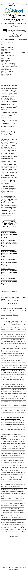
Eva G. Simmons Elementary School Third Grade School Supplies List (13, 376)
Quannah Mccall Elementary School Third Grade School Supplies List (13, 472)
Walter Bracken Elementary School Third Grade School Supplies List (12, 515)
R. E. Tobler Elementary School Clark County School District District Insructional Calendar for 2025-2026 (9, 244)
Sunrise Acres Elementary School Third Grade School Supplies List (12, 505)
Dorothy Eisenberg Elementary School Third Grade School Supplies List (13, 357)
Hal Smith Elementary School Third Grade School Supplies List (12, 391)
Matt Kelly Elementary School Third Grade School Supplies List (12, 458)
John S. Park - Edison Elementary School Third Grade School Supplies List (14, 427)
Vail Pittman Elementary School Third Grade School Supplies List (12, 512)
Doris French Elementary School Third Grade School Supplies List (12, 353)
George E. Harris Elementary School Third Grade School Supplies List (13, 386)
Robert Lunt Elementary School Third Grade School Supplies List (12, 486)
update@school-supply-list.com (9, 315)
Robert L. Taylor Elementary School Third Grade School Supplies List (13, 484)
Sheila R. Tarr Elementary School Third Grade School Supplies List (12, 498)
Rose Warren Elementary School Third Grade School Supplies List (12, 491)
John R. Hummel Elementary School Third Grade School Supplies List (13, 426)
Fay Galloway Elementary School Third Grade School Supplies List (12, 379)
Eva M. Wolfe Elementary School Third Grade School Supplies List (12, 377)
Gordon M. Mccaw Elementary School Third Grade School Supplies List (13, 388)
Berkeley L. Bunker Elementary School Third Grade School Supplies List (13, 329)
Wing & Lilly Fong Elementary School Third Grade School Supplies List (13, 532)
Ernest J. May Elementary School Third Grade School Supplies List (12, 372)
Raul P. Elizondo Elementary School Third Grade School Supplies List (13, 476)
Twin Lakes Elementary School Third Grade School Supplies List (12, 508)
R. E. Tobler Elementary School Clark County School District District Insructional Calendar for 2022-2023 (9, 272)
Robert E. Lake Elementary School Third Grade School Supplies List (12, 482)
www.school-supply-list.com (14, 26)
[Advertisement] (23, 44)
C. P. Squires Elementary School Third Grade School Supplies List (12, 338)
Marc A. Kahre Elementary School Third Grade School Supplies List (12, 455)
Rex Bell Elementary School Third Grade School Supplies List (11, 479)
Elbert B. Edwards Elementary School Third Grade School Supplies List (13, 370)
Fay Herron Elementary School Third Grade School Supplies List (12, 381)
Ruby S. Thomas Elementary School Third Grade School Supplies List (13, 493)
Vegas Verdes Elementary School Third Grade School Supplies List (12, 513)
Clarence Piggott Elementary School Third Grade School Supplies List (13, 341)
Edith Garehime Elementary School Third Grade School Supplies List (13, 362)
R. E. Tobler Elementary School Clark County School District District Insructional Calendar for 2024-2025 (9, 253)
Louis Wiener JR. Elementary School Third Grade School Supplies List (13, 448)
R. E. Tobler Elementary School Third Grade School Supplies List (12, 474)
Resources (11, 567)
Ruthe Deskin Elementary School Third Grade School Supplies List (12, 496)
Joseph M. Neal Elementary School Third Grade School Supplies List (13, 431)
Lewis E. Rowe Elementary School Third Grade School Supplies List (13, 443)
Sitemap (7, 4)
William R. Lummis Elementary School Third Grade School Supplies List (13, 529)
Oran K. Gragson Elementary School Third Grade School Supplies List (13, 465)
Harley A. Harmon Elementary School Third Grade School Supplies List (13, 393)
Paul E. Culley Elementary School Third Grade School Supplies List (12, 470)
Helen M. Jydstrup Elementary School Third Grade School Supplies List (13, 396)
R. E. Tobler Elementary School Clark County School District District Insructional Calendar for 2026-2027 (9, 234)
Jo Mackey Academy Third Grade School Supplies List (10, 419)
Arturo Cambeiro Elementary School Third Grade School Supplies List (13, 327)
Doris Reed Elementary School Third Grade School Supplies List (12, 355)
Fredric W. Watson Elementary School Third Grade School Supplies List (13, 382)
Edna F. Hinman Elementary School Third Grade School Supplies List (13, 363)
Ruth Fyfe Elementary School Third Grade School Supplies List (12, 494)
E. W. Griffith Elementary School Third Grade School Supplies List (12, 358)
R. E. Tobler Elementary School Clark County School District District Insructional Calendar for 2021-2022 (9, 281)
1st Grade (11, 120)
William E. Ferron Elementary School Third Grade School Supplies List (13, 524)
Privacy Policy (22, 567)
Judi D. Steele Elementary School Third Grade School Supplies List (12, 432)
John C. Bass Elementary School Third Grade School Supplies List (12, 422)
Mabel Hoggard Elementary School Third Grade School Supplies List (13, 451)
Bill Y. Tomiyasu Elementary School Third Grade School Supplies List (13, 334)
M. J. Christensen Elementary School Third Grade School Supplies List (13, 450)
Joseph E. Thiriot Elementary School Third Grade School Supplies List (13, 429)
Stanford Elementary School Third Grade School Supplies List (11, 500)
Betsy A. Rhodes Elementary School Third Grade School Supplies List (13, 332)
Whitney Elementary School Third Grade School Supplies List (11, 520)
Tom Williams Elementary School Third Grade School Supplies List (12, 507)
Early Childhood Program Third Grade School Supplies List (11, 360)
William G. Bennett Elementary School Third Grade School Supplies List (13, 527)
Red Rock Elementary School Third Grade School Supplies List (12, 477)
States (26, 4)
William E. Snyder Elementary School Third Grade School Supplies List (13, 526)
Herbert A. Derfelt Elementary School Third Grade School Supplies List (13, 398)
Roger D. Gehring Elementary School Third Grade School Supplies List (13, 489)
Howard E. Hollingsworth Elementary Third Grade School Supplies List (13, 405)
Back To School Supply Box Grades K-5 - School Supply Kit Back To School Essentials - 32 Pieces (9, 223)
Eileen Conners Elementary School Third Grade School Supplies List (12, 369)
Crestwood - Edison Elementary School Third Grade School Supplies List (13, 346)
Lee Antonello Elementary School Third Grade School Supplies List (12, 441)
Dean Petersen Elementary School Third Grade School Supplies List (12, 351)
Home (2, 4)
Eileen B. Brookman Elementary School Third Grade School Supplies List (13, 367)
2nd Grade (18, 300)
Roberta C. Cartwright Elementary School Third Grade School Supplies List (14, 488)
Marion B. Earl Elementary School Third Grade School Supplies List (12, 457)
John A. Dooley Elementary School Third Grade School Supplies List (13, 420)
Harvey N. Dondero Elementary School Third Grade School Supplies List (13, 394)
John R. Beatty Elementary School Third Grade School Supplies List (12, 424)
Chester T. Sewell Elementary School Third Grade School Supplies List (13, 339)
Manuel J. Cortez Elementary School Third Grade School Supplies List (13, 453)
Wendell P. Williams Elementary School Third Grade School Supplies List (13, 519)
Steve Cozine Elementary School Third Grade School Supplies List (12, 501)
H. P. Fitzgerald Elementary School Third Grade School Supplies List (13, 389)
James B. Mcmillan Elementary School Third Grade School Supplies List (13, 412)
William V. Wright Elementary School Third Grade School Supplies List (13, 531)
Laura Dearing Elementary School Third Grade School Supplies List (12, 439)
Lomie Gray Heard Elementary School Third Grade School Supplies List (13, 446)
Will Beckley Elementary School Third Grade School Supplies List (12, 522)
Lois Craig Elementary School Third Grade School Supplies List (12, 444)
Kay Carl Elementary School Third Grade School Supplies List (11, 434)
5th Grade (12, 123)
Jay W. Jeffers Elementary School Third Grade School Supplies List (12, 417)
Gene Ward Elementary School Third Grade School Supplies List (12, 384)
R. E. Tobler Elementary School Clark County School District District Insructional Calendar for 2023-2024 (9, 262)
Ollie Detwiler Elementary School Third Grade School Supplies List (12, 463)
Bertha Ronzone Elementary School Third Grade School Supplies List (13, 331)
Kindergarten (4, 120)
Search (7, 567)
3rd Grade (11, 122)
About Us (11, 569)
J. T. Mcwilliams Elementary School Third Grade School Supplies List (13, 410)
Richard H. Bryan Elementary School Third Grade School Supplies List (13, 481)
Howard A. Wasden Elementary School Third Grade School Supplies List (13, 400)
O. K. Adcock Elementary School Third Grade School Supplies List (12, 462)
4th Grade (6, 123)
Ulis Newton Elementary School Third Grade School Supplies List (12, 510)
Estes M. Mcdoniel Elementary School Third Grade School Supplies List (13, 374)
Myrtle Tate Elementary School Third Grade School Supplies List (12, 460)
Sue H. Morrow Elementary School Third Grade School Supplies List (13, 503)
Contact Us (16, 569)
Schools (23, 4)
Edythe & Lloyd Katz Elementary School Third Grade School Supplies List (14, 365)
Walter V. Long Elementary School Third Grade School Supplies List (12, 517)
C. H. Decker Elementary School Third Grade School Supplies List (12, 336)
